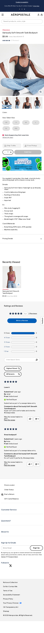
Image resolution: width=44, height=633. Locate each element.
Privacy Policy (13, 557)
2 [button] (22, 9)
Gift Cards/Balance (11, 499)
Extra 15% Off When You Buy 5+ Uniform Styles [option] (22, 6)
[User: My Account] (38, 15)
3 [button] (24, 9)
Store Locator (9, 485)
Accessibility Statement (11, 595)
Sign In (17, 168)
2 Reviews (15, 40)
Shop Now (36, 6)
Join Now (29, 168)
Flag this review (9, 420)
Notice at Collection (10, 582)
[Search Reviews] (37, 360)
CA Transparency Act (10, 607)
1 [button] (19, 9)
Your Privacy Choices (10, 603)
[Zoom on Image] (40, 92)
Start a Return (8, 494)
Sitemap (6, 611)
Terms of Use (7, 591)
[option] (22, 70)
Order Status (9, 490)
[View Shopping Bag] (42, 15)
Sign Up (36, 548)
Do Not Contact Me (10, 586)
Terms (3, 557)
